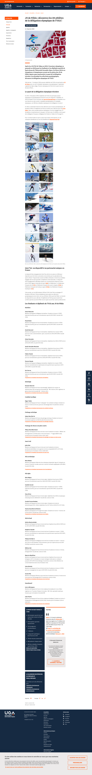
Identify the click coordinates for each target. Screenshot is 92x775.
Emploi (45, 739)
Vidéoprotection (47, 746)
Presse (45, 742)
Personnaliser (77, 762)
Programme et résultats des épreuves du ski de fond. (37, 579)
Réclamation (46, 737)
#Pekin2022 (59, 619)
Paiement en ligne (48, 744)
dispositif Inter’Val (54, 119)
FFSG (59, 285)
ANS (47, 283)
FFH (32, 289)
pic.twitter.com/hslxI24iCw (53, 630)
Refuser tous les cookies (77, 767)
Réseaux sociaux (10, 43)
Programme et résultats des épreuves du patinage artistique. (39, 421)
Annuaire (46, 734)
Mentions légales (47, 751)
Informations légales (49, 750)
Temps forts (9, 22)
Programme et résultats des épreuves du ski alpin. (36, 514)
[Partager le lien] (45, 698)
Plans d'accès (47, 736)
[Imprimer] (31, 698)
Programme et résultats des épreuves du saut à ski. (37, 452)
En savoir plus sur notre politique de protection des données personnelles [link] (24, 767)
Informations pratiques (49, 731)
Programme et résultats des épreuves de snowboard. (37, 603)
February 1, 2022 (59, 634)
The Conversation (10, 41)
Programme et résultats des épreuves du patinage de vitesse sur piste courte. (43, 437)
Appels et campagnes (11, 30)
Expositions (9, 33)
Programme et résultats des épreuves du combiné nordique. (39, 408)
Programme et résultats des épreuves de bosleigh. (36, 392)
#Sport (48, 617)
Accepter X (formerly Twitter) (56, 661)
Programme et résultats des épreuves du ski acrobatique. (38, 469)
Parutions (8, 35)
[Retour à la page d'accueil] (8, 6)
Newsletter (8, 38)
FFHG (47, 287)
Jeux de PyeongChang (49, 99)
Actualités (8, 18)
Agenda (8, 27)
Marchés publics (47, 741)
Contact (45, 732)
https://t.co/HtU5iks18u (54, 628)
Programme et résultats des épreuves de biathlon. (36, 377)
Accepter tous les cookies (77, 757)
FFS (34, 285)
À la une (8, 24)
